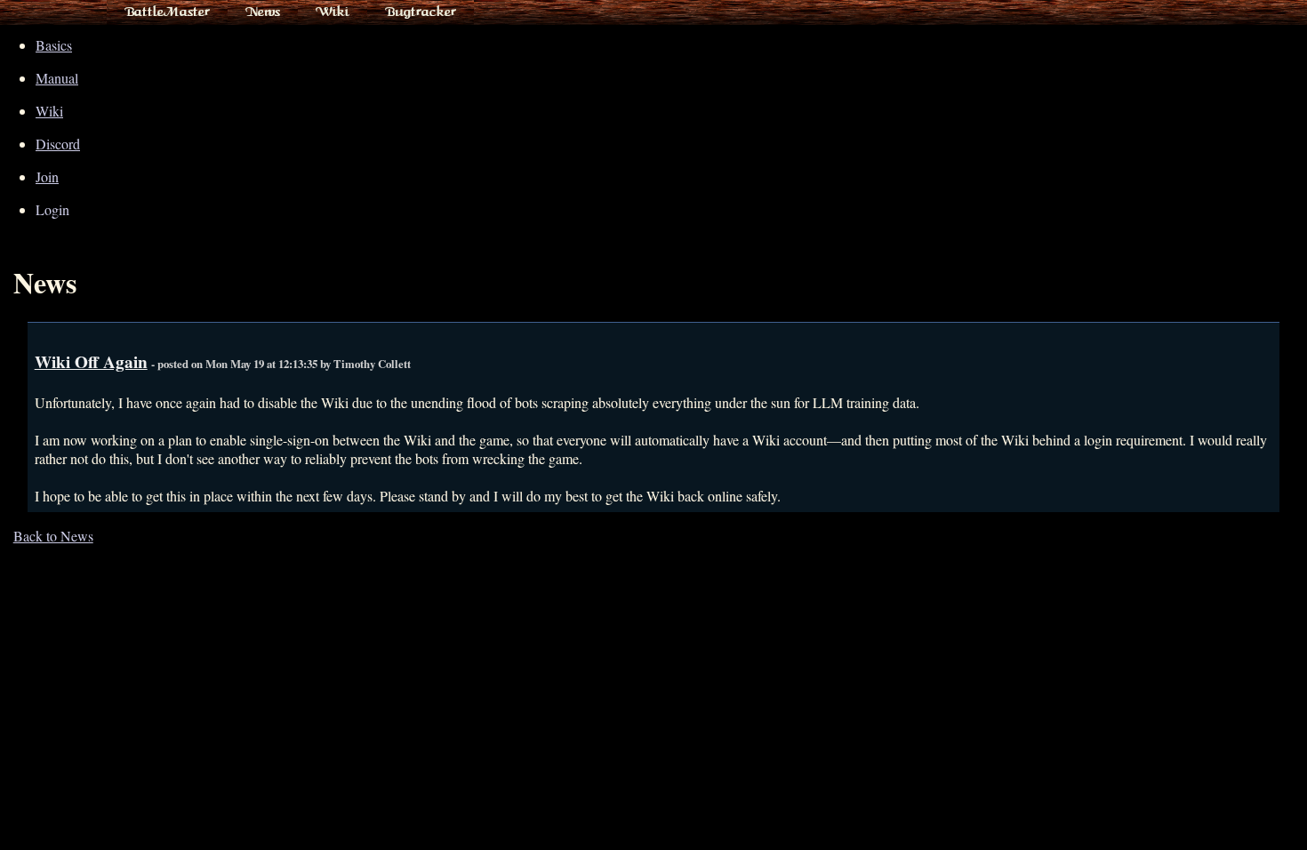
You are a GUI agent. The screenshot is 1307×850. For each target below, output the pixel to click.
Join (47, 176)
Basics (54, 45)
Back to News (53, 535)
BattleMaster (167, 12)
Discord (58, 143)
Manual (57, 77)
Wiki (332, 12)
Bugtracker (420, 12)
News (262, 12)
